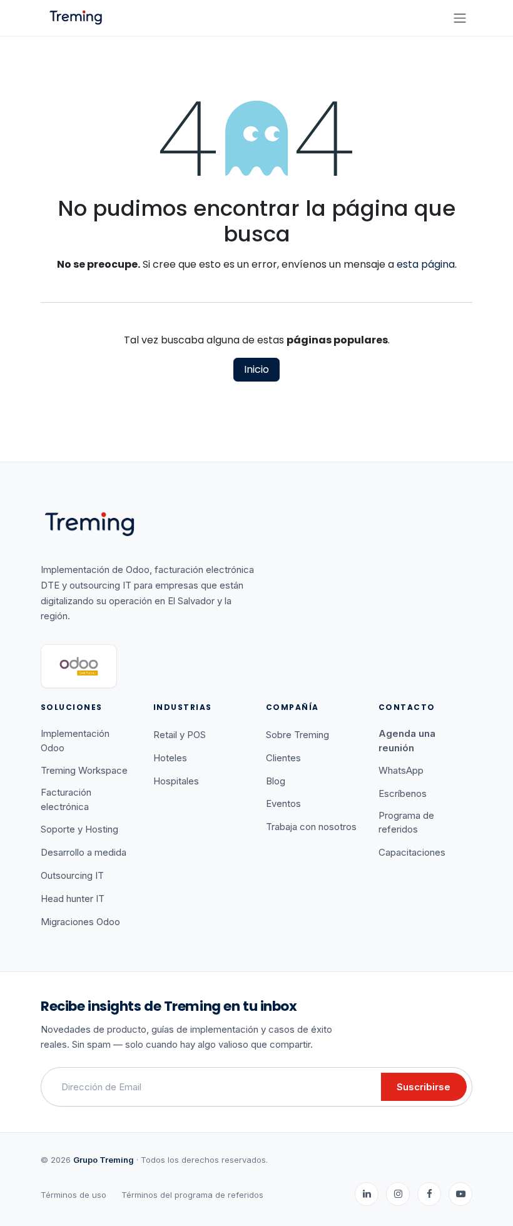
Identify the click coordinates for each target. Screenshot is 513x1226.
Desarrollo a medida (83, 852)
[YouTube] (460, 1194)
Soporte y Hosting (79, 829)
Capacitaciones (411, 852)
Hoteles (170, 758)
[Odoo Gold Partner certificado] (79, 666)
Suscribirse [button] (423, 1087)
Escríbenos (402, 793)
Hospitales (176, 781)
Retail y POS (179, 735)
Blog (275, 781)
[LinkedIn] (366, 1194)
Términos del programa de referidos (192, 1195)
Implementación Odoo (75, 740)
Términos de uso (73, 1195)
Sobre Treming (297, 735)
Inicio (256, 369)
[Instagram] (398, 1194)
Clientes (283, 758)
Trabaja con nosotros (311, 827)
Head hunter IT (72, 898)
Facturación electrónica (66, 799)
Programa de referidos (406, 822)
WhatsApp (401, 770)
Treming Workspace (84, 770)
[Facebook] (429, 1194)
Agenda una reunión (406, 740)
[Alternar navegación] (459, 18)
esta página (426, 264)
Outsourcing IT (72, 875)
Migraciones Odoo (80, 922)
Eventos (283, 803)
